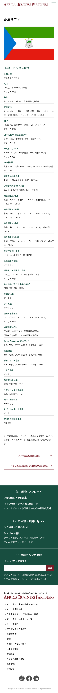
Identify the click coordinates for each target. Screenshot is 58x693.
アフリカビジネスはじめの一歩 (22, 503)
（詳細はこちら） (38, 578)
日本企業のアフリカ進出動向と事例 (22, 614)
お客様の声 (11, 633)
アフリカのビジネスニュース (19, 619)
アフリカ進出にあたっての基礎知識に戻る (29, 465)
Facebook (29, 678)
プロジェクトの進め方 (16, 628)
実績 (9, 638)
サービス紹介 (12, 624)
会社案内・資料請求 (16, 497)
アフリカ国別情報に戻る (29, 455)
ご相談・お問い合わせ (17, 527)
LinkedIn (36, 678)
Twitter (22, 678)
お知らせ (10, 668)
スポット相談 (13, 533)
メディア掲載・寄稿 (15, 658)
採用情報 (10, 663)
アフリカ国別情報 (14, 609)
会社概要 (10, 653)
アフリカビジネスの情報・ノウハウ (22, 604)
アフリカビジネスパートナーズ (26, 4)
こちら (24, 436)
